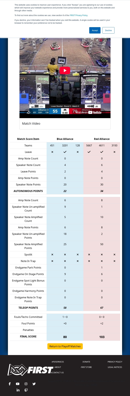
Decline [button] (108, 30)
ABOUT (58, 367)
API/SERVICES (58, 361)
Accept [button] (95, 30)
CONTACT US (58, 372)
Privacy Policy (78, 15)
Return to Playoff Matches (65, 346)
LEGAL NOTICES (115, 367)
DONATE (86, 361)
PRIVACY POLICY (115, 361)
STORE (86, 367)
